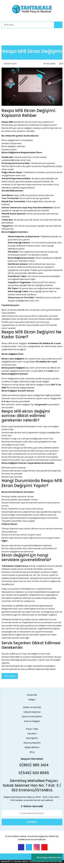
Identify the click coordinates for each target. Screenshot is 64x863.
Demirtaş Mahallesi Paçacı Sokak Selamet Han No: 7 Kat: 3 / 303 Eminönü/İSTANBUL (32, 785)
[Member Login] (5, 34)
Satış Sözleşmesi (32, 711)
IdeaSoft (5, 861)
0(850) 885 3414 (33, 765)
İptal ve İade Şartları (32, 716)
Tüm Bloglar (10, 676)
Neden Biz (32, 694)
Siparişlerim (32, 738)
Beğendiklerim (32, 747)
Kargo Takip (32, 728)
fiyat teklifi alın (17, 665)
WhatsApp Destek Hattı (49, 857)
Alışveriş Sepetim (32, 742)
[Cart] (57, 34)
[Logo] (32, 9)
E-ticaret (16, 861)
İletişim (32, 699)
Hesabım (32, 733)
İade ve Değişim (32, 721)
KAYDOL (32, 822)
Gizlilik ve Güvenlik (32, 707)
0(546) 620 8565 (33, 772)
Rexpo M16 (19, 195)
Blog (32, 752)
